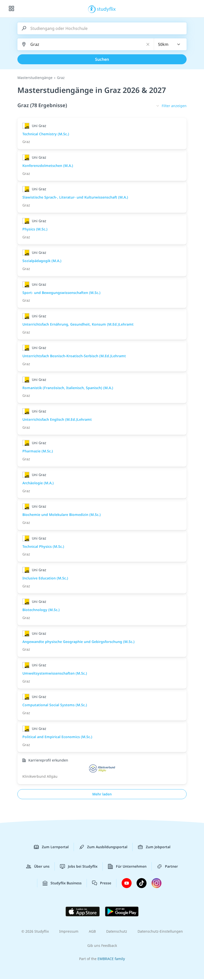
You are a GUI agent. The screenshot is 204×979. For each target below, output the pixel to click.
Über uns (42, 866)
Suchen (102, 59)
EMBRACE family (111, 958)
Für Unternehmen (131, 866)
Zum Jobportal (158, 846)
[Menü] (11, 8)
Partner (171, 866)
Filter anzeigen (174, 105)
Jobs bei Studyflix (83, 866)
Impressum (68, 931)
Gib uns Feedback (102, 945)
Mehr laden (102, 794)
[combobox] (170, 44)
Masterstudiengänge (34, 77)
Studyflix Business (66, 883)
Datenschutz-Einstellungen (160, 931)
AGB (92, 931)
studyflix (106, 8)
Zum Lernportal (55, 846)
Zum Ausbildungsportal (107, 846)
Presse (105, 883)
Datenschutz (116, 931)
